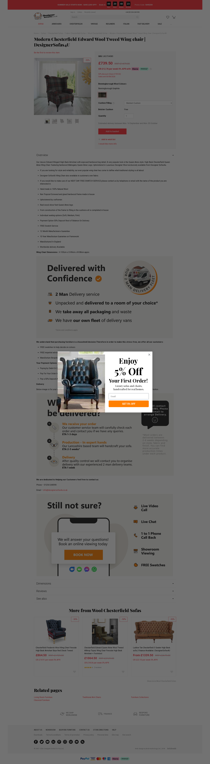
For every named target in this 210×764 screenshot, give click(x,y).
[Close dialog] (149, 354)
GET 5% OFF (128, 403)
